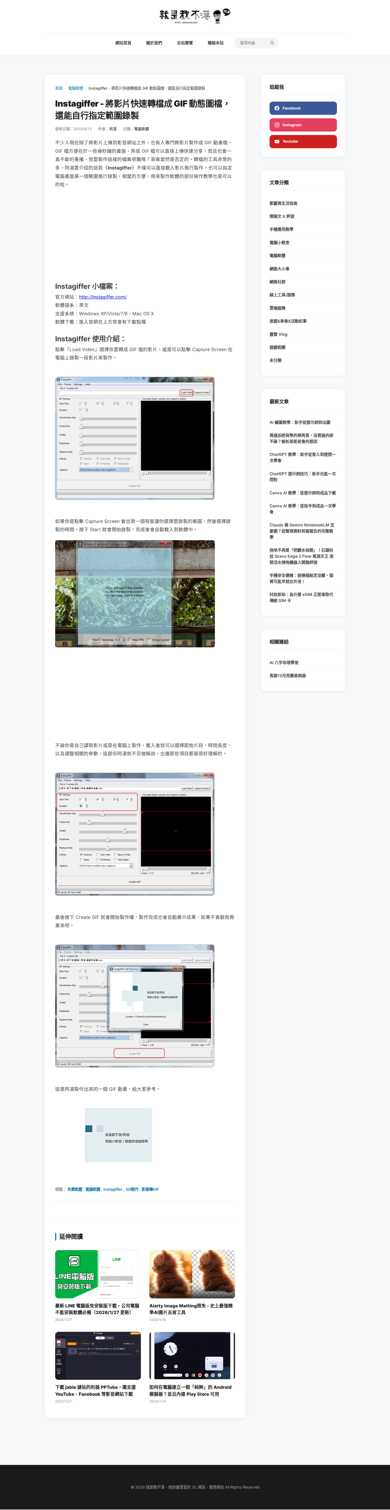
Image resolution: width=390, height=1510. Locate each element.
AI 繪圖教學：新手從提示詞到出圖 (300, 422)
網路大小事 (279, 268)
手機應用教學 (281, 229)
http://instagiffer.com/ (103, 297)
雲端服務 (277, 308)
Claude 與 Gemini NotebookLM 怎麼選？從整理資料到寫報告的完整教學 (302, 531)
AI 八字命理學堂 (284, 662)
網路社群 (277, 281)
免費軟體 (74, 1189)
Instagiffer (113, 1189)
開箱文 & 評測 (282, 216)
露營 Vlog (279, 334)
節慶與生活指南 (283, 203)
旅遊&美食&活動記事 (288, 321)
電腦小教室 (279, 242)
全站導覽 (185, 42)
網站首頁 (123, 42)
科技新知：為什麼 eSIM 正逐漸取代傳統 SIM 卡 (301, 597)
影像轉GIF (150, 1189)
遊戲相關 (277, 347)
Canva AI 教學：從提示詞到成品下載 (303, 492)
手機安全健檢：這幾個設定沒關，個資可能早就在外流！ (301, 578)
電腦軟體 (75, 88)
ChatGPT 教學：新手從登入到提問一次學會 (303, 457)
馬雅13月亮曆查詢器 (288, 675)
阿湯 (113, 129)
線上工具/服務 (282, 294)
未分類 (275, 360)
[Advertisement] (145, 234)
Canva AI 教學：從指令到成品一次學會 (303, 508)
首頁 (59, 88)
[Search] (272, 43)
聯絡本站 (216, 42)
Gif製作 (132, 1189)
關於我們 (154, 42)
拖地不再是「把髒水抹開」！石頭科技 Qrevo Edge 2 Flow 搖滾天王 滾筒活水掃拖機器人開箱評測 (301, 556)
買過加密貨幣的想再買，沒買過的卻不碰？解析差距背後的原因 (301, 438)
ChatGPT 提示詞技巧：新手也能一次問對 (303, 476)
